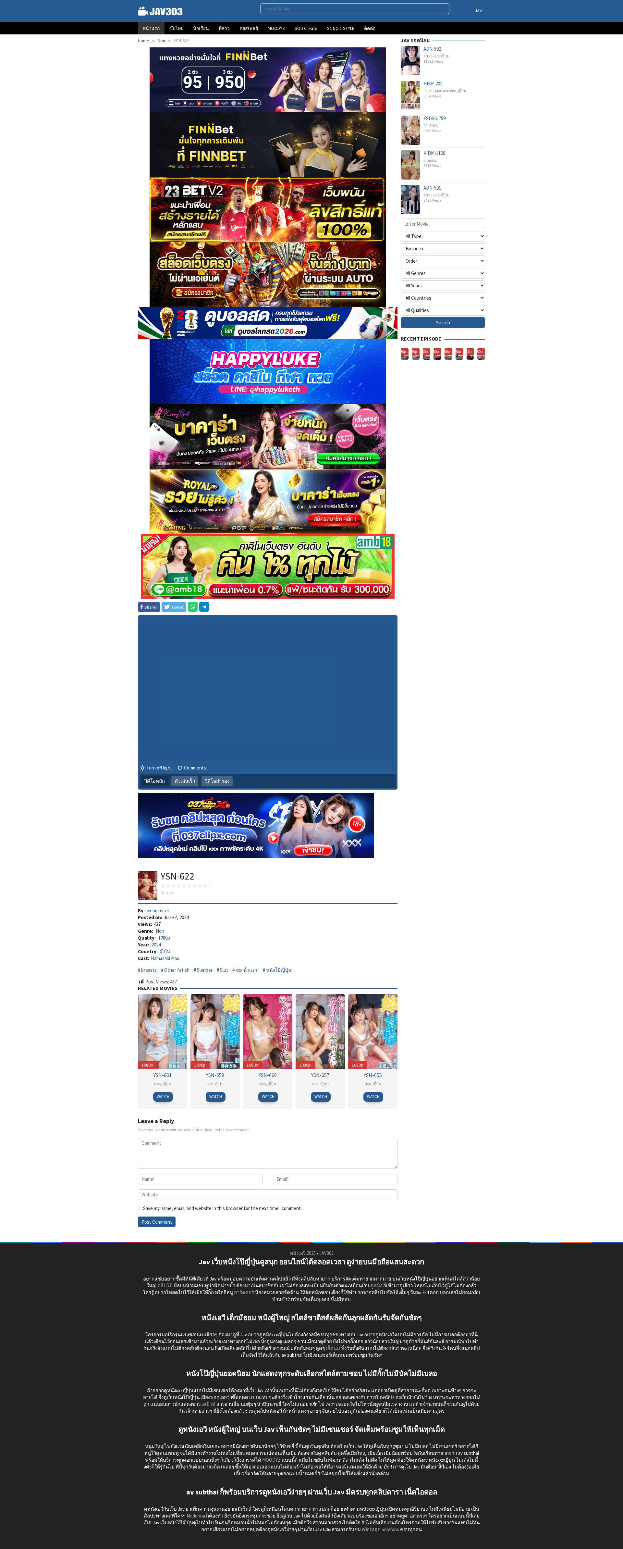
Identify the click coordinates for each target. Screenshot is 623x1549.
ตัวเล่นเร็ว (185, 781)
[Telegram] (204, 607)
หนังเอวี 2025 (303, 1253)
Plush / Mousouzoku (439, 90)
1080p (164, 938)
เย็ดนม (333, 1348)
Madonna (196, 1516)
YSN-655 (373, 1075)
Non (160, 931)
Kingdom (431, 160)
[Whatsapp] (193, 607)
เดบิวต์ (208, 1404)
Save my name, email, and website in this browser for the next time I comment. (222, 1208)
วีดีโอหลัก (154, 781)
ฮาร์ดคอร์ (244, 1292)
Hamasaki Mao (165, 958)
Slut (224, 970)
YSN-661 (162, 1075)
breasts (149, 970)
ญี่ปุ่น (164, 951)
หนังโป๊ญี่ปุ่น (278, 970)
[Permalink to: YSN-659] (215, 1031)
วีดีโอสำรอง (217, 781)
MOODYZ (271, 1460)
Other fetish (176, 970)
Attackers (431, 56)
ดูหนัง (376, 1285)
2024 (156, 945)
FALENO (430, 125)
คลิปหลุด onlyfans (380, 1529)
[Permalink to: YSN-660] (268, 1031)
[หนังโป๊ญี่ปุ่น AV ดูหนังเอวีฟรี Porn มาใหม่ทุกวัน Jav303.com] (160, 10)
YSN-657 (320, 1075)
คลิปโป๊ (165, 1285)
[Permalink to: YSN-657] (320, 1031)
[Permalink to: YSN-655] (373, 1031)
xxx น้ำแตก (247, 970)
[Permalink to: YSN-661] (163, 1031)
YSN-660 (268, 1075)
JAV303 (326, 1253)
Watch (163, 1096)
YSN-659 (215, 1075)
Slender (205, 970)
